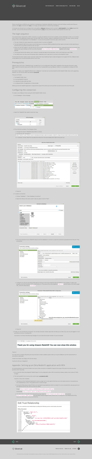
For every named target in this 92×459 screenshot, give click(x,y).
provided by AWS (44, 376)
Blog (78, 5)
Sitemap (74, 448)
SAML (71, 28)
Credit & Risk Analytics (62, 5)
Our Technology (49, 5)
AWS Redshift (62, 28)
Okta (43, 29)
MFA (30, 25)
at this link (36, 72)
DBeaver (43, 28)
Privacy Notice (59, 448)
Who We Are (72, 5)
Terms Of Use (67, 448)
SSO (20, 25)
